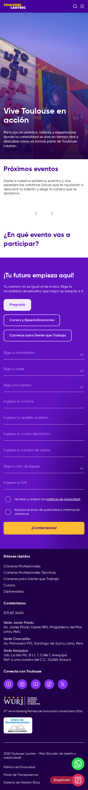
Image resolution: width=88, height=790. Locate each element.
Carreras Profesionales (22, 566)
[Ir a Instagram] (22, 684)
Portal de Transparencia (21, 774)
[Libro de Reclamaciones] (44, 725)
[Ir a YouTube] (36, 684)
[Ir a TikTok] (49, 684)
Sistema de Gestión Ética (22, 782)
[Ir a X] (63, 684)
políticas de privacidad (63, 499)
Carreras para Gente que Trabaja (31, 579)
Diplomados (14, 592)
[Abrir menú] (82, 6)
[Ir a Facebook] (9, 684)
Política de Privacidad (19, 767)
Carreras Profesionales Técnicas (30, 573)
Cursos (9, 585)
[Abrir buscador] (75, 6)
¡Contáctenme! (44, 528)
